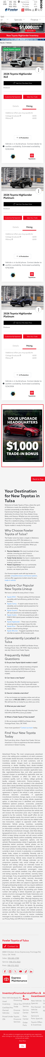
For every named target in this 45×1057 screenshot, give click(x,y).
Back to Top (38, 478)
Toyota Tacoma (12, 610)
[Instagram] (10, 971)
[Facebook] (4, 971)
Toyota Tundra (12, 615)
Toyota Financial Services (17, 1019)
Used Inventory (6, 1002)
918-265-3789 (13, 958)
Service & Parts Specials (37, 1017)
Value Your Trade (32, 97)
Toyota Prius (11, 626)
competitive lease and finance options (23, 576)
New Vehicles (8, 997)
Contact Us (12, 946)
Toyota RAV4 (11, 597)
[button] (38, 70)
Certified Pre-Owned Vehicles (7, 1010)
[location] (19, 2)
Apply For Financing (18, 998)
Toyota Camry (11, 603)
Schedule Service (26, 1004)
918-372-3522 (10, 4)
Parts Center (25, 1017)
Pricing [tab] (29, 106)
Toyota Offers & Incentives (36, 1023)
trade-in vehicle (10, 580)
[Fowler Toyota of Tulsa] (17, 9)
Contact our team (27, 727)
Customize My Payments (12, 97)
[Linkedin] (41, 7)
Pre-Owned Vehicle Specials (36, 1009)
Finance (18, 993)
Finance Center (17, 1011)
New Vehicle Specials (36, 1001)
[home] (33, 10)
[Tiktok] (41, 5)
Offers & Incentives (37, 994)
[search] (39, 10)
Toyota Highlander (13, 622)
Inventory (8, 993)
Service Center (26, 1011)
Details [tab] (16, 106)
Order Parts (25, 1023)
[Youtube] (41, 3)
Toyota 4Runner (12, 631)
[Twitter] (15, 971)
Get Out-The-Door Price (24, 83)
